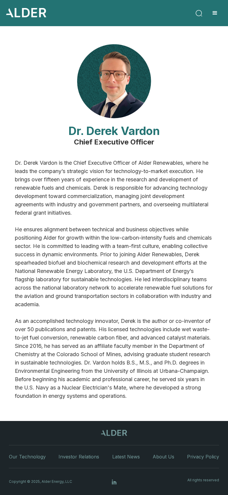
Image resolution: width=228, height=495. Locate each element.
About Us (163, 456)
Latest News (126, 456)
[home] (26, 13)
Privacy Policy (203, 456)
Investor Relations (78, 456)
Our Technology (27, 456)
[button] (215, 13)
